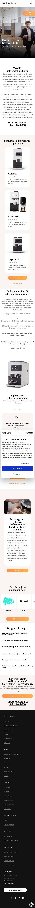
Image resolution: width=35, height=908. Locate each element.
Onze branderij (8, 738)
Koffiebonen (7, 787)
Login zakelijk (8, 836)
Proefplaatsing (8, 771)
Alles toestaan (17, 468)
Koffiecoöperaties (9, 824)
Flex (14, 410)
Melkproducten (8, 800)
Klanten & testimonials (10, 725)
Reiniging (6, 763)
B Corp (6, 734)
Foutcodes (7, 758)
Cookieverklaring (9, 861)
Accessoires (7, 809)
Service (6, 767)
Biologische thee (9, 804)
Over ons (6, 721)
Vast (20, 410)
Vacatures (7, 743)
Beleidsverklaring (9, 865)
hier (23, 348)
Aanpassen (16, 474)
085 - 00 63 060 (17, 125)
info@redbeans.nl (9, 883)
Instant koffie (8, 796)
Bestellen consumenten (11, 840)
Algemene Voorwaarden (11, 852)
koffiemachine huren (26, 79)
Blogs (5, 820)
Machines (6, 791)
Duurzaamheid (8, 730)
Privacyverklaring (9, 856)
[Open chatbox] (31, 904)
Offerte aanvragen (15, 890)
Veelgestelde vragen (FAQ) (11, 754)
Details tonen (25, 463)
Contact (6, 776)
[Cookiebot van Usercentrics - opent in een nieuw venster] (25, 433)
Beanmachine (23, 112)
